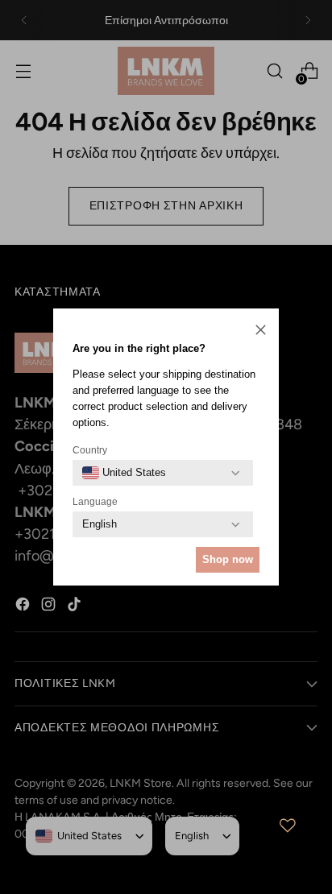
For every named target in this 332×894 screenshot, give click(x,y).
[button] (261, 331)
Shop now (227, 559)
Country (90, 450)
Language (95, 501)
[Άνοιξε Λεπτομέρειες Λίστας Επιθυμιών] (288, 825)
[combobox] (124, 473)
